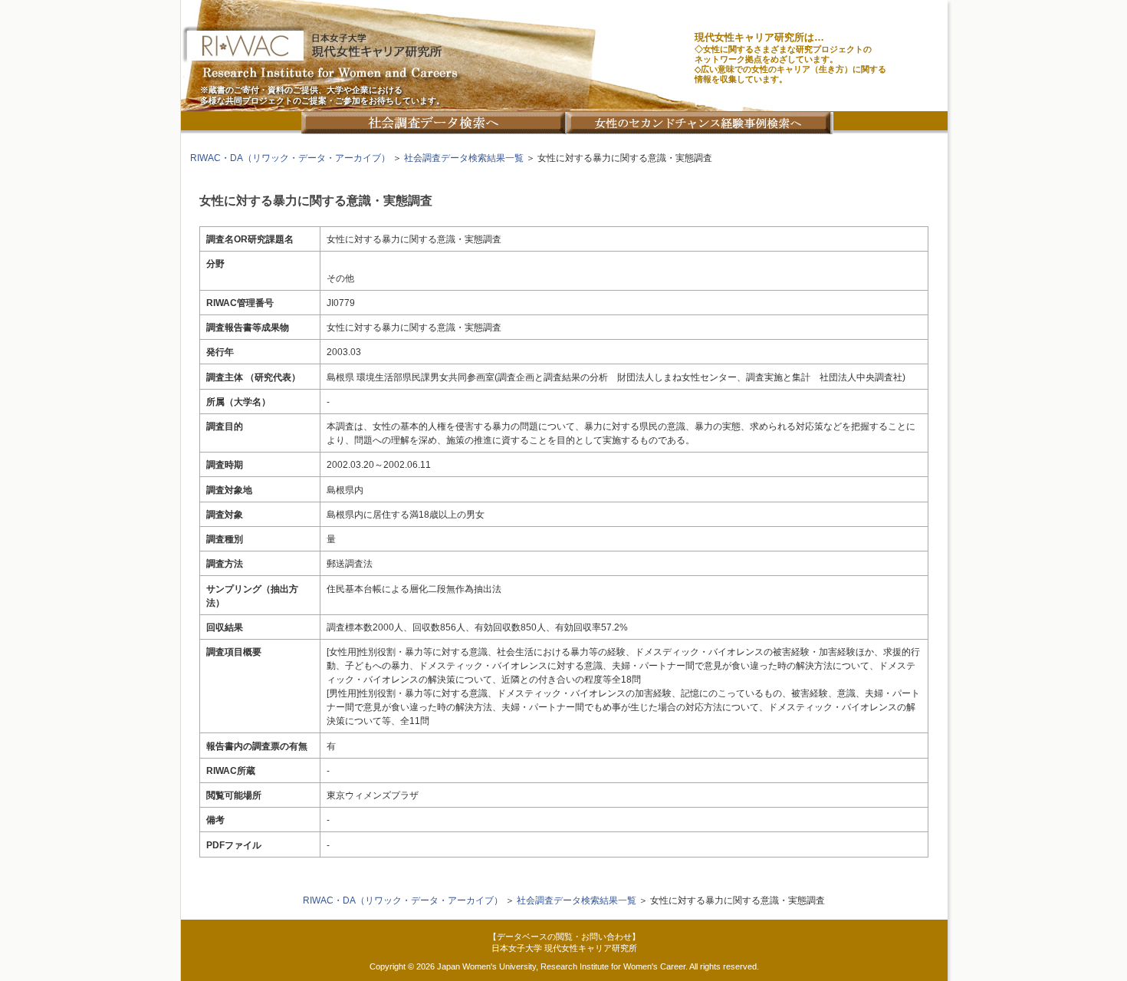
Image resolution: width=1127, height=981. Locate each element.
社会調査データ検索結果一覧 (464, 158)
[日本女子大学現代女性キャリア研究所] (564, 55)
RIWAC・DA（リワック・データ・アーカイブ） (290, 158)
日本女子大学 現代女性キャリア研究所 (564, 948)
